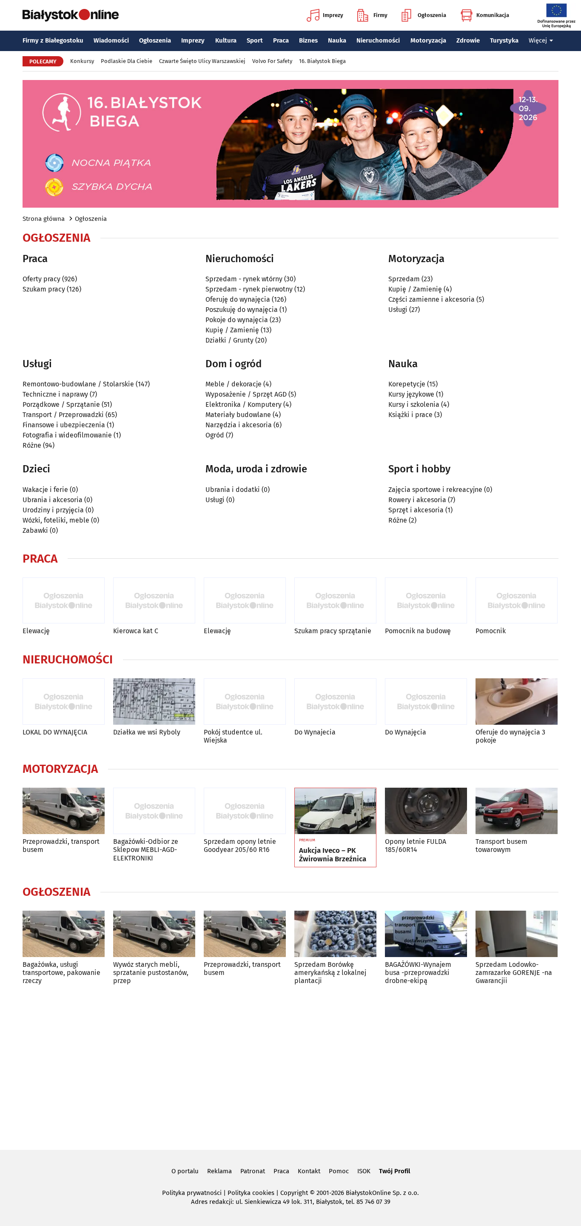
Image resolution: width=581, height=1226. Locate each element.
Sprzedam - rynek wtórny (243, 279)
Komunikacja (492, 15)
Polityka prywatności (192, 1193)
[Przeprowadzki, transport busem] (64, 811)
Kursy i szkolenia (413, 404)
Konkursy (82, 61)
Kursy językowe (411, 394)
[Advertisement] (290, 1066)
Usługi (397, 310)
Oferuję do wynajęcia (237, 299)
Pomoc (339, 1171)
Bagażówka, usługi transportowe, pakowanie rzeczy (61, 972)
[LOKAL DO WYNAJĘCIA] (64, 701)
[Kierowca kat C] (154, 600)
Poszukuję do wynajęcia (241, 310)
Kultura (225, 40)
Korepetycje (406, 384)
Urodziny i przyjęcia (53, 510)
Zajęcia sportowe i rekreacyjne (435, 490)
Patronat (252, 1171)
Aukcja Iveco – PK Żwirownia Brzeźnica (332, 854)
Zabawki (35, 530)
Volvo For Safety (272, 61)
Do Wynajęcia (405, 732)
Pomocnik (491, 631)
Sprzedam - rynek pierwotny (249, 289)
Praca (281, 40)
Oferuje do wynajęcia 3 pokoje (510, 736)
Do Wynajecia (315, 732)
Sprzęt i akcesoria (416, 510)
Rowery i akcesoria (417, 500)
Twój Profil (394, 1171)
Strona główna (44, 219)
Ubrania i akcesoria (53, 500)
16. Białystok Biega (322, 61)
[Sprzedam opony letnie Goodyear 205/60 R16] (245, 811)
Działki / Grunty (229, 340)
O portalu (185, 1171)
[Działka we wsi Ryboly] (154, 701)
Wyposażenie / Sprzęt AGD (246, 394)
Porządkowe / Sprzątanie (61, 404)
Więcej (538, 40)
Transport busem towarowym (501, 845)
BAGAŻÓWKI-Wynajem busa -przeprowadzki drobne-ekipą (418, 972)
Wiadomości (111, 40)
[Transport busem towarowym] (517, 811)
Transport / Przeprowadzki (63, 415)
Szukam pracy (44, 289)
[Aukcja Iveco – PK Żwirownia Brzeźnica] (335, 811)
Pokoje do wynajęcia (236, 320)
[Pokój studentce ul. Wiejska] (245, 701)
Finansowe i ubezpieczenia (64, 425)
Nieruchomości (378, 40)
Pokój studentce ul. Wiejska (233, 736)
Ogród (214, 435)
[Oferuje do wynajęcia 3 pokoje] (517, 701)
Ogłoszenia (432, 15)
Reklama (219, 1171)
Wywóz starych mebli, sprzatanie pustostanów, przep (150, 972)
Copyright (294, 1193)
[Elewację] (64, 600)
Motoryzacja (428, 40)
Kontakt (309, 1171)
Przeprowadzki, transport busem (61, 845)
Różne (32, 445)
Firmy (380, 15)
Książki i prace (410, 415)
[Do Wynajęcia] (426, 701)
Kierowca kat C (135, 631)
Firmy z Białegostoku (53, 40)
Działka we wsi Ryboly (146, 732)
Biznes (308, 40)
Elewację (36, 631)
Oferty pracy (41, 279)
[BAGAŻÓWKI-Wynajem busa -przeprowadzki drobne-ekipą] (426, 934)
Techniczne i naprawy (55, 394)
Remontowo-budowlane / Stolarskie (78, 384)
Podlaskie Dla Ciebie (126, 61)
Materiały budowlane (238, 415)
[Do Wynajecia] (335, 701)
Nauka (337, 40)
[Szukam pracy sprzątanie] (335, 600)
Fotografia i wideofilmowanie (67, 435)
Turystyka (504, 40)
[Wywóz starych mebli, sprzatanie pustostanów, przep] (154, 934)
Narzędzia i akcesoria (238, 425)
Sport (255, 40)
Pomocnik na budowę (418, 631)
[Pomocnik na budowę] (426, 600)
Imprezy (333, 15)
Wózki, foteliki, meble (56, 520)
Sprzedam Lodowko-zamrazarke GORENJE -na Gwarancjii (514, 972)
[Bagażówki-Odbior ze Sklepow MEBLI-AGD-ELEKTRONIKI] (154, 811)
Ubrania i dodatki (232, 490)
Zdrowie (468, 40)
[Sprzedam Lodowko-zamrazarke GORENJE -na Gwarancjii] (517, 934)
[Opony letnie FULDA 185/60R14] (426, 811)
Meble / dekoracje (233, 384)
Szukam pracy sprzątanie (332, 631)
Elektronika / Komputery (243, 404)
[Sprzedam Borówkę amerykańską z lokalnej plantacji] (335, 934)
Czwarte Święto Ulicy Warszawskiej (202, 61)
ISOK (363, 1171)
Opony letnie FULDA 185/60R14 (415, 845)
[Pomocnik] (517, 600)
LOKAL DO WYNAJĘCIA (55, 732)
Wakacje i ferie (45, 490)
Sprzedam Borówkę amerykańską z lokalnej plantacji (330, 972)
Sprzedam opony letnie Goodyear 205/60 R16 (240, 845)
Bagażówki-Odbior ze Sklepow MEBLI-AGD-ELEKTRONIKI (145, 849)
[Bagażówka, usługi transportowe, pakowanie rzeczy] (64, 934)
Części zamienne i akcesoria (431, 299)
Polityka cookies (251, 1193)
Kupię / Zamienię (232, 330)
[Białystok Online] (71, 15)
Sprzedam (404, 279)
